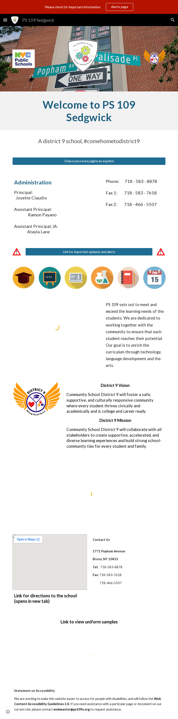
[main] (88, 111)
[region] (89, 7)
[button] (5, 20)
